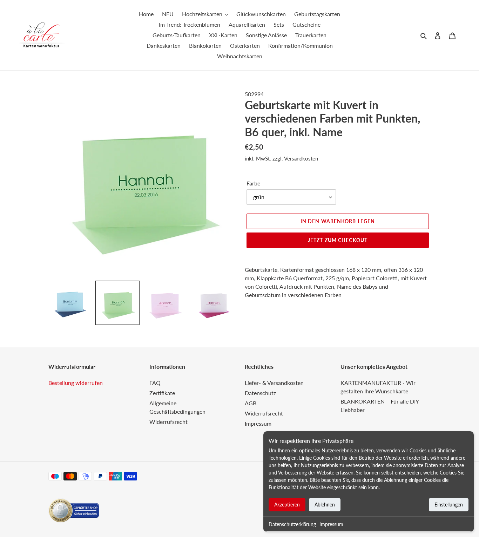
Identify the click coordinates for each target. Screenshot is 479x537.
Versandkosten (301, 158)
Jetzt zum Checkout (337, 240)
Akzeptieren (287, 504)
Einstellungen (448, 504)
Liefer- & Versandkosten (274, 382)
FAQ (155, 382)
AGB (250, 403)
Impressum (331, 524)
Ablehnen (325, 504)
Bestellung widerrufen (75, 382)
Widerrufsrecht (168, 421)
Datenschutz (260, 392)
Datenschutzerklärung (292, 524)
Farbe (253, 183)
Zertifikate (162, 392)
